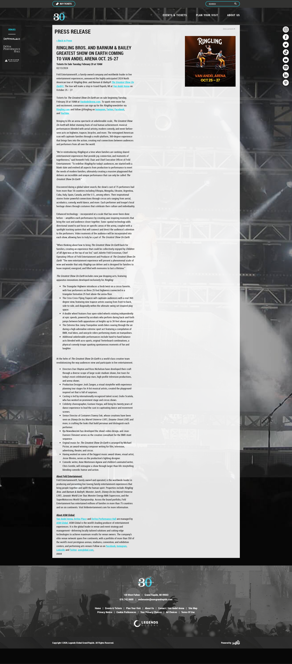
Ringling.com (63, 109)
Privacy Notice (104, 612)
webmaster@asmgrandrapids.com (155, 599)
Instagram (100, 109)
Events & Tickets (175, 15)
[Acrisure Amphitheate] (11, 60)
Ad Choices (171, 612)
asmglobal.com (86, 550)
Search (237, 4)
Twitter (109, 109)
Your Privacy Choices (151, 612)
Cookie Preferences (126, 612)
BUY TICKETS (66, 3)
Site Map (192, 608)
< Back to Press (64, 40)
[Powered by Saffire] (236, 642)
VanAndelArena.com (90, 101)
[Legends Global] (146, 623)
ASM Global (62, 522)
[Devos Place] (11, 39)
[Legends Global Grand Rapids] (60, 16)
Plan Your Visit (207, 15)
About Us (233, 15)
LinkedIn (60, 550)
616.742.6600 (126, 599)
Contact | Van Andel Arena (171, 608)
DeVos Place (80, 519)
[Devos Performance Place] (11, 49)
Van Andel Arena (64, 519)
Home (98, 608)
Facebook (119, 109)
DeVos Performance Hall (104, 519)
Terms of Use (188, 612)
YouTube (65, 113)
